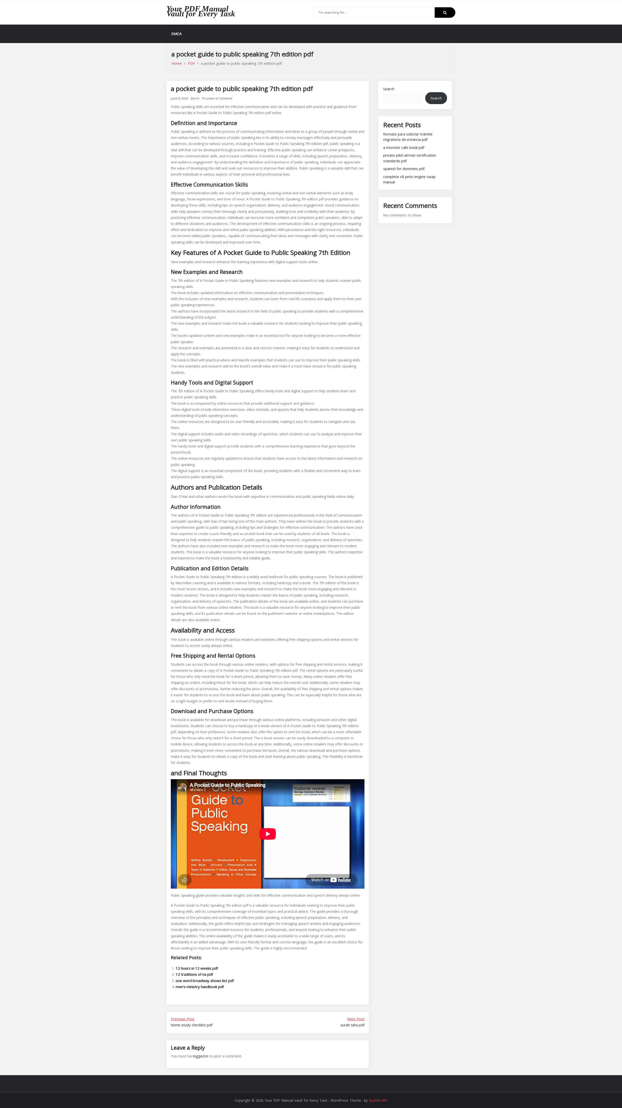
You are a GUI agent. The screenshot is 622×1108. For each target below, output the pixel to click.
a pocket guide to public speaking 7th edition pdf (242, 88)
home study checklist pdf (191, 1022)
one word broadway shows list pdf (205, 980)
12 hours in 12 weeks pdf (197, 968)
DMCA (176, 33)
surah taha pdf (352, 1022)
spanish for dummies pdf (403, 168)
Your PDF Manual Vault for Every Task (200, 11)
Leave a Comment (219, 98)
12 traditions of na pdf (194, 974)
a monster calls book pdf (403, 147)
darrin (194, 98)
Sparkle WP (378, 1100)
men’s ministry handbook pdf (200, 986)
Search (388, 88)
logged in (200, 1056)
